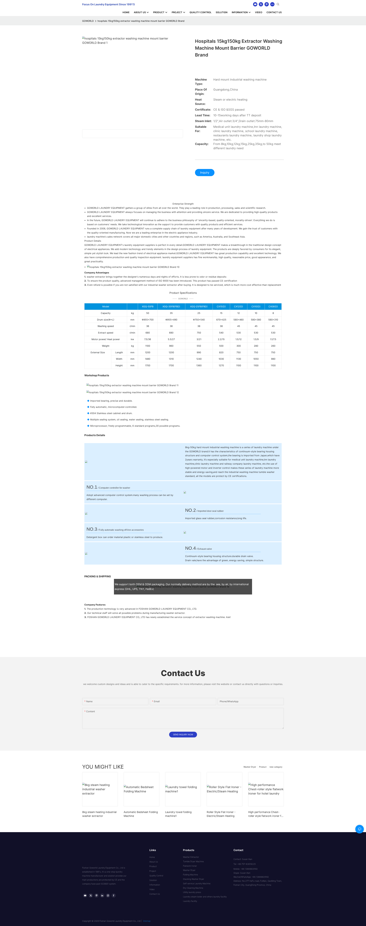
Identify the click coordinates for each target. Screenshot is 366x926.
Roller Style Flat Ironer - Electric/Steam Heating (221, 814)
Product (262, 767)
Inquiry (204, 172)
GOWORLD (88, 20)
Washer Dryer (249, 767)
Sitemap (147, 921)
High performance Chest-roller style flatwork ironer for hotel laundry (266, 814)
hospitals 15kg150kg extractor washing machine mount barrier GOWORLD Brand (141, 20)
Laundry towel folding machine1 (178, 814)
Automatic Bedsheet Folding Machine (141, 814)
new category (275, 767)
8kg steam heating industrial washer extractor (99, 814)
